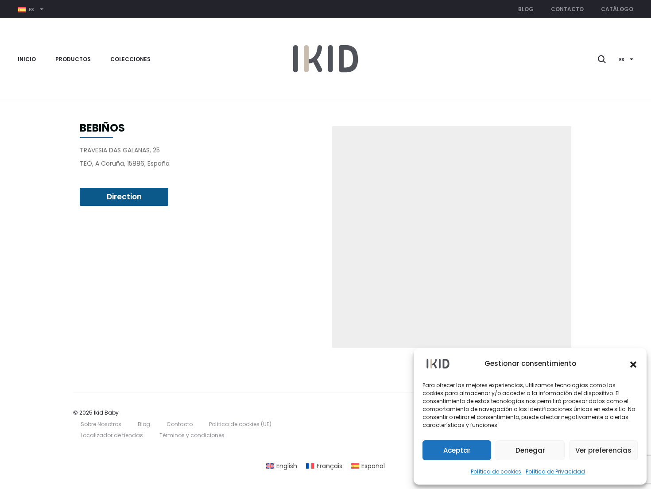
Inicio (27, 59)
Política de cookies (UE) (240, 424)
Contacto (567, 9)
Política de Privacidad (555, 471)
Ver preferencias (603, 450)
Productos (73, 59)
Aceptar (457, 450)
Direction (124, 196)
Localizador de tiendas (112, 435)
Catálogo (617, 9)
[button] (633, 363)
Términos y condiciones (192, 435)
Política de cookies (496, 471)
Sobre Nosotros (101, 424)
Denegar (530, 450)
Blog (526, 9)
